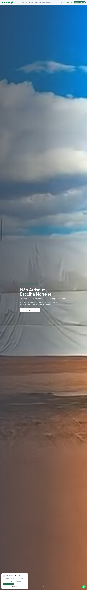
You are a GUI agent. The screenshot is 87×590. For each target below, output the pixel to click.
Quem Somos (24, 2)
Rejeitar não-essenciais (20, 583)
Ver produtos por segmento (29, 310)
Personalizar (14, 586)
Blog (43, 2)
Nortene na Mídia (47, 2)
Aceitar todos (8, 583)
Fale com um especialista (80, 2)
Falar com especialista (50, 310)
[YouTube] (64, 2)
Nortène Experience (37, 2)
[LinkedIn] (61, 2)
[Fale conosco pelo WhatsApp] (84, 587)
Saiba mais (19, 581)
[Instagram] (63, 2)
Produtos (30, 2)
